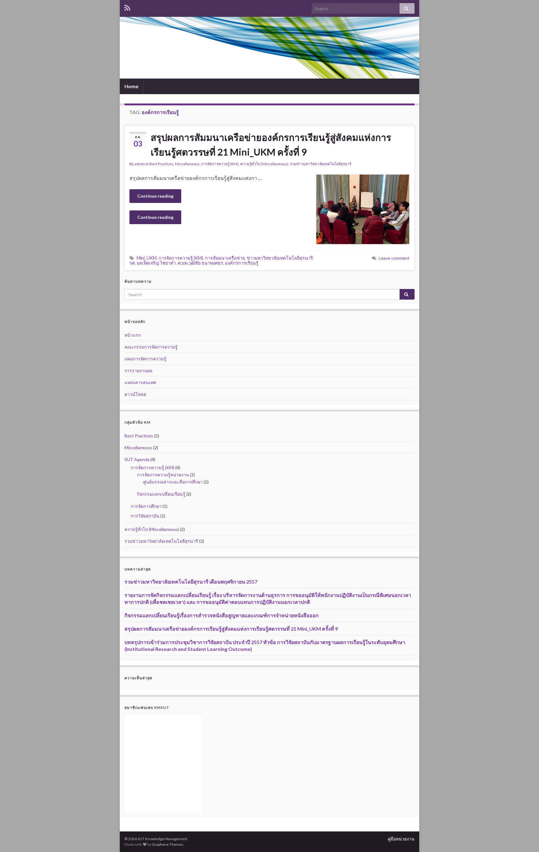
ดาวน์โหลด (135, 394)
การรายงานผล (138, 370)
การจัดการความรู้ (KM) (220, 163)
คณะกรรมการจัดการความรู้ (150, 346)
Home (131, 86)
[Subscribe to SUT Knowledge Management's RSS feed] (127, 6)
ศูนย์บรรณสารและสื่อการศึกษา (173, 481)
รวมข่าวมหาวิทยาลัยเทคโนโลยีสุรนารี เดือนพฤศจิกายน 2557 (190, 582)
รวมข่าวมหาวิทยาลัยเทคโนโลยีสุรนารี (320, 163)
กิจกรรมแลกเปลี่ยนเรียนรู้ (161, 494)
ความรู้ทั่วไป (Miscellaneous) (264, 163)
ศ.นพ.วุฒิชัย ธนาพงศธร (200, 263)
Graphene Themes (167, 844)
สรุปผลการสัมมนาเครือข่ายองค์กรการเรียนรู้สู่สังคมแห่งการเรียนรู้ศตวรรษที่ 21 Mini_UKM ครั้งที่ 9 (271, 144)
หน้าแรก (132, 335)
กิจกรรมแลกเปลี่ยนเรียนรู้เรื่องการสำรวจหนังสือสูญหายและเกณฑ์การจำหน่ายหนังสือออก (221, 615)
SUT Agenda (136, 459)
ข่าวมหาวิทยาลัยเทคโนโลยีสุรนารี (280, 258)
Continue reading (155, 196)
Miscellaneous (187, 163)
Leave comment (394, 258)
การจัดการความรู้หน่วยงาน (163, 474)
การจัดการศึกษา (146, 506)
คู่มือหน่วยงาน (401, 838)
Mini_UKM (147, 258)
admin (139, 163)
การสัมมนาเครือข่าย (225, 258)
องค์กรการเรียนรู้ (241, 263)
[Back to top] (525, 838)
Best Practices (161, 163)
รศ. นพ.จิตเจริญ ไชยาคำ (152, 263)
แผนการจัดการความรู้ (145, 358)
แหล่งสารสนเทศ (140, 382)
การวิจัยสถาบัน (145, 515)
